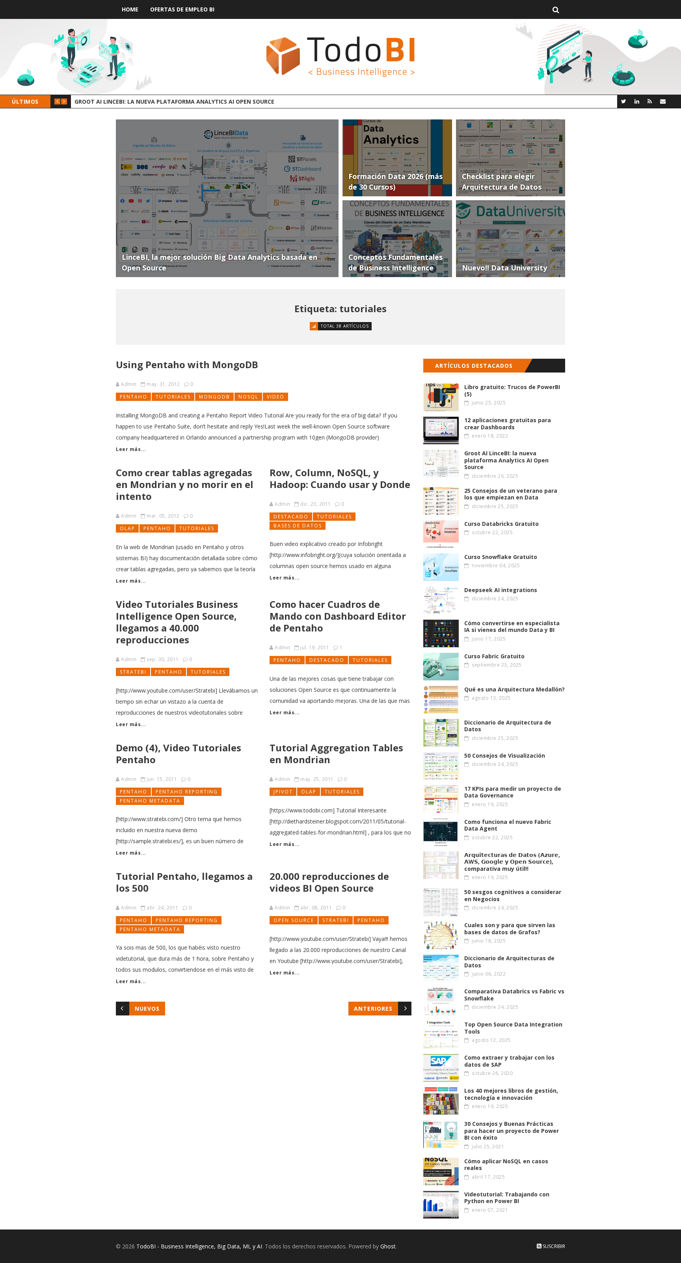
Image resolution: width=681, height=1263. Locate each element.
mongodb (214, 396)
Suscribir (553, 1246)
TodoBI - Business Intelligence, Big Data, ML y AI (199, 1246)
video (276, 396)
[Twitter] (623, 101)
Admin (129, 384)
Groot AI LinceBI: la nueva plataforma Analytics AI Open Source (174, 101)
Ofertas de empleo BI (182, 9)
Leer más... (131, 449)
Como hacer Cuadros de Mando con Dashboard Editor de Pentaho (338, 616)
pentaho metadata (150, 800)
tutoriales (173, 396)
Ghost (388, 1246)
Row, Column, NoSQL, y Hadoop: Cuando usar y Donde (340, 478)
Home (130, 9)
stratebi (133, 672)
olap (127, 528)
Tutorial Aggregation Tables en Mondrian (336, 753)
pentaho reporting (187, 791)
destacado (291, 516)
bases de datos (298, 525)
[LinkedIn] (636, 101)
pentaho (133, 396)
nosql (248, 396)
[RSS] (649, 101)
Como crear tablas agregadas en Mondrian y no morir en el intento (184, 484)
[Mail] (662, 101)
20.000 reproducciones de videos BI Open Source (329, 882)
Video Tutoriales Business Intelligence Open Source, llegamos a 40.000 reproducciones (177, 622)
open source (294, 920)
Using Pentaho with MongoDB (187, 364)
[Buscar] (556, 9)
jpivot (283, 791)
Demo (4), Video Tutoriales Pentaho (178, 753)
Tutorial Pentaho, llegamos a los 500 (184, 882)
